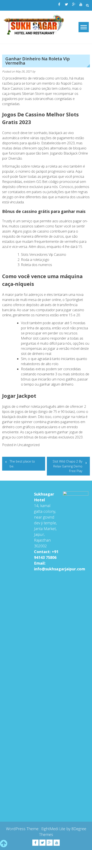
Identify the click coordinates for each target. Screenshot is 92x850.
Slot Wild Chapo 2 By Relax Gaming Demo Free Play (67, 466)
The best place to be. (22, 463)
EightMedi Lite (53, 828)
